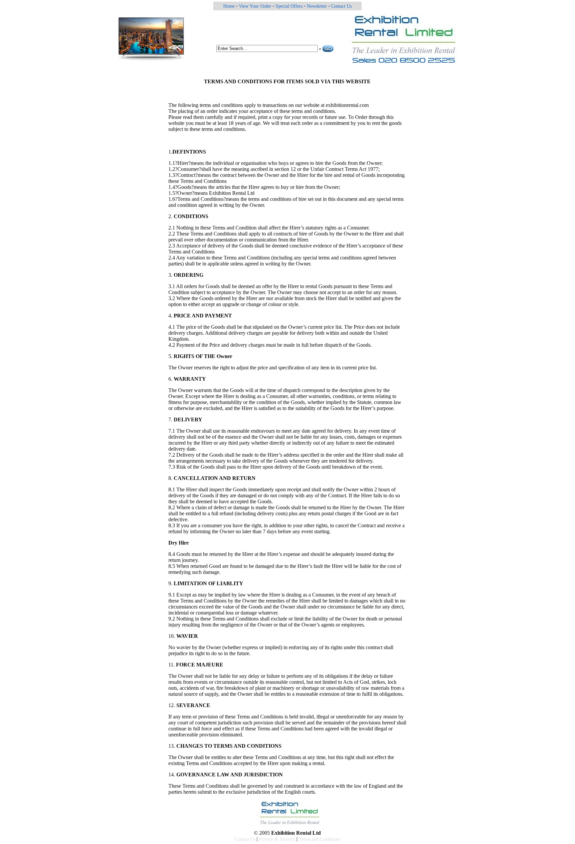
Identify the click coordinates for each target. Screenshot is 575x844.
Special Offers (289, 6)
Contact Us (341, 6)
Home (229, 6)
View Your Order (255, 6)
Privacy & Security (277, 839)
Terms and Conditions (319, 839)
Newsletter (317, 6)
